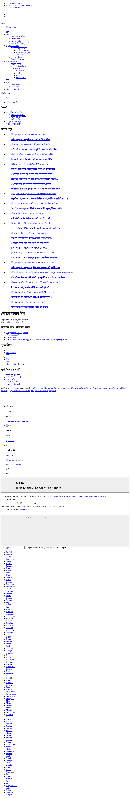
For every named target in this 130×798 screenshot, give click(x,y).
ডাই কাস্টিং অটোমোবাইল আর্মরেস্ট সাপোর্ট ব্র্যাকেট (30, 218)
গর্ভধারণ (18, 73)
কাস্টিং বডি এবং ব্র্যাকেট (23, 52)
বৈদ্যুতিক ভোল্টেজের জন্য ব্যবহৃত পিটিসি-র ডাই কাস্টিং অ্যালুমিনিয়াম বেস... (40, 198)
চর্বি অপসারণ (20, 71)
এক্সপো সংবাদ (15, 87)
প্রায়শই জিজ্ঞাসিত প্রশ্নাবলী (20, 43)
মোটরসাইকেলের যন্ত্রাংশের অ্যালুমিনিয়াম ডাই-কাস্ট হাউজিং (34, 149)
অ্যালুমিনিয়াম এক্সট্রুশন (18, 66)
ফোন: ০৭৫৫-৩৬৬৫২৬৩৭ (14, 3)
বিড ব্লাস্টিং (20, 75)
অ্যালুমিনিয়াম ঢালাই (12, 46)
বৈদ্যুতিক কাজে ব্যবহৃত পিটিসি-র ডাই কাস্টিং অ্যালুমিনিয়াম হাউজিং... (37, 208)
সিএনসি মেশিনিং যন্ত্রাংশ (18, 59)
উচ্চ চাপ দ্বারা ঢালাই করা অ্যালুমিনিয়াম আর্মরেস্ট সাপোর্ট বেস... (35, 257)
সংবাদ (8, 82)
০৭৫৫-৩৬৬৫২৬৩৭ (12, 335)
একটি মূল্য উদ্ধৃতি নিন (13, 8)
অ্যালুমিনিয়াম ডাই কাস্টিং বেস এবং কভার (53, 388)
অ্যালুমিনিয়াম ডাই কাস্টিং (19, 48)
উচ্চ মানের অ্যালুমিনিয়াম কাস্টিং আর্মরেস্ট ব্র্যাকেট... (31, 287)
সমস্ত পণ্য (52, 391)
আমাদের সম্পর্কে (11, 34)
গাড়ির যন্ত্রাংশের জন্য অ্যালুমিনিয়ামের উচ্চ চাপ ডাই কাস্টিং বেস (35, 267)
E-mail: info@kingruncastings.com (20, 5)
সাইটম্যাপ (36, 388)
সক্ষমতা (8, 357)
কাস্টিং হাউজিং (21, 55)
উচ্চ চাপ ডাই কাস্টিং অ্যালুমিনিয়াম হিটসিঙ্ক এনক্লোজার (33, 169)
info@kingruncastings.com (17, 333)
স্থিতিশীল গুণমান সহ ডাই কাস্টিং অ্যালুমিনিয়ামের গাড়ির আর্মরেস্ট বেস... (39, 277)
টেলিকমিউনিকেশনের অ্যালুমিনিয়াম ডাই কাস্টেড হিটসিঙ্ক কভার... (36, 188)
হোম (7, 32)
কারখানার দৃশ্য (15, 39)
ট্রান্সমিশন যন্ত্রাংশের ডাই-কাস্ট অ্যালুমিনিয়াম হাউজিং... (32, 159)
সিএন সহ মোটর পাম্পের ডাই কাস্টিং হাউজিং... (29, 247)
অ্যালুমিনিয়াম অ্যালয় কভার (98, 388)
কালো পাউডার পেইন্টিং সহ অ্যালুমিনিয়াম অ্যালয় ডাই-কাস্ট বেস (35, 228)
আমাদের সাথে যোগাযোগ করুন (15, 89)
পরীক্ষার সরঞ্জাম (16, 41)
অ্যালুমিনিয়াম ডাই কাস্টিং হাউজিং (77, 388)
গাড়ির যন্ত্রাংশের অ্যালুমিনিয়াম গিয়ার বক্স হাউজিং (29, 307)
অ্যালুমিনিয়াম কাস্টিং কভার (39, 391)
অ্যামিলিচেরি (10, 441)
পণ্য (7, 100)
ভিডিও (8, 80)
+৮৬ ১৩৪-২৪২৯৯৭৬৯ (13, 337)
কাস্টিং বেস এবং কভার (23, 50)
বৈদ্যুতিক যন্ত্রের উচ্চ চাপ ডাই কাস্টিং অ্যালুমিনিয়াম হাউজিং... (35, 179)
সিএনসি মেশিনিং (16, 64)
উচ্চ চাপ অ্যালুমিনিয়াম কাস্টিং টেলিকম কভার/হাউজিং (31, 238)
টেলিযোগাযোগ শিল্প (12, 102)
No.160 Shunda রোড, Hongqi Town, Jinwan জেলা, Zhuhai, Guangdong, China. (37, 339)
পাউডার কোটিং (21, 78)
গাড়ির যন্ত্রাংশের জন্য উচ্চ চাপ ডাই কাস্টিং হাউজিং (30, 139)
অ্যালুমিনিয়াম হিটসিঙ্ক (18, 57)
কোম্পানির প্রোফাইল (18, 36)
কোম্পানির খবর (15, 84)
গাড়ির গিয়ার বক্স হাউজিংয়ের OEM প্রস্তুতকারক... (31, 297)
